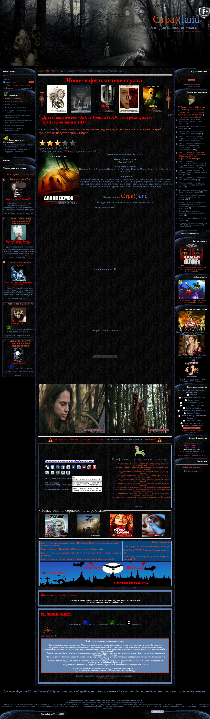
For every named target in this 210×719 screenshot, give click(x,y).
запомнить (10, 82)
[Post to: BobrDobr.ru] (89, 467)
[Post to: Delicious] (47, 467)
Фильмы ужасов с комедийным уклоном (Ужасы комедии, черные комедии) (192, 173)
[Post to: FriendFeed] (78, 467)
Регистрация (188, 31)
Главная (177, 31)
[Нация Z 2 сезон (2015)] (88, 536)
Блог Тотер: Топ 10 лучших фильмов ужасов (145, 546)
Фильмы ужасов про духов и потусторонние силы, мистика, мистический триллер (191, 139)
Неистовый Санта (193, 420)
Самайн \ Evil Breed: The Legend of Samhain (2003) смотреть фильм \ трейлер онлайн (143, 465)
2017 (48, 71)
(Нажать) (148, 439)
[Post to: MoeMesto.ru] (47, 472)
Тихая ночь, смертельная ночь (194, 410)
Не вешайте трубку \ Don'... (20, 263)
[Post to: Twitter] (52, 467)
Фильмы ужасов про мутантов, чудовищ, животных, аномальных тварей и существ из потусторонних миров (84, 588)
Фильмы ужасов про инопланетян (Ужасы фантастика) (192, 179)
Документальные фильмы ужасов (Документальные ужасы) (192, 191)
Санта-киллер (193, 400)
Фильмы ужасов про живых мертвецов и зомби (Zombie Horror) (190, 121)
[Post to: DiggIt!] (57, 467)
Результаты (184, 430)
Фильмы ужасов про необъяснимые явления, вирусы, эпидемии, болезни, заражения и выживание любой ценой (192, 165)
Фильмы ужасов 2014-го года (193, 110)
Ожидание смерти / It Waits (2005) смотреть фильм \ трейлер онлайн (143, 481)
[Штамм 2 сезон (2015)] (153, 536)
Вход (197, 31)
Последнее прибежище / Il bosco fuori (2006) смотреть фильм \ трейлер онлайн (143, 477)
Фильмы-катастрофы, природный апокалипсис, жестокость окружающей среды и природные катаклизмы (192, 205)
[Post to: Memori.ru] (94, 467)
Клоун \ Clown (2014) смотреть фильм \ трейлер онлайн (20, 221)
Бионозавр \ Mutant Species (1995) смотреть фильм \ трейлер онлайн (143, 484)
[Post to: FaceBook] (63, 467)
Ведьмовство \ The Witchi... (20, 180)
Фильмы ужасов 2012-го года (190, 115)
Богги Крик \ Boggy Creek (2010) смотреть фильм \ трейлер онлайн (143, 497)
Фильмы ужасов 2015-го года (193, 107)
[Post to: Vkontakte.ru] (68, 472)
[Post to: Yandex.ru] (52, 472)
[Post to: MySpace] (73, 467)
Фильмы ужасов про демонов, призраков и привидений (191, 132)
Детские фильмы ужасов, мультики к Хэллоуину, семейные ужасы (192, 213)
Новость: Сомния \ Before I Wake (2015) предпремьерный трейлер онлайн (75, 559)
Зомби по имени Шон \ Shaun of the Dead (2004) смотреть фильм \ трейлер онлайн (191, 269)
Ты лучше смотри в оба (193, 423)
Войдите (69, 151)
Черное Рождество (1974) (193, 403)
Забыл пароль (12, 85)
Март (54, 71)
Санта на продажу (193, 408)
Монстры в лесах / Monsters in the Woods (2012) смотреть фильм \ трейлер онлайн (143, 469)
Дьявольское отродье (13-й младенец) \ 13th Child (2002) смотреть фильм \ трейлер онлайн (143, 490)
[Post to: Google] (68, 467)
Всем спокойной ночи (194, 426)
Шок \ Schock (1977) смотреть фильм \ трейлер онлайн (20, 343)
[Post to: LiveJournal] (63, 472)
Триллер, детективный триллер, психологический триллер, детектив (191, 197)
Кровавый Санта (193, 413)
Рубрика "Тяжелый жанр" (191, 117)
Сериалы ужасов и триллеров (190, 223)
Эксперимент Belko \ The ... (20, 305)
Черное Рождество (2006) (193, 405)
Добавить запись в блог (161, 542)
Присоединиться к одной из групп (192, 455)
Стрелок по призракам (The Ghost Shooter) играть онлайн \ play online (191, 301)
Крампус (193, 395)
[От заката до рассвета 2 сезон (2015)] (121, 536)
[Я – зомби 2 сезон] (56, 536)
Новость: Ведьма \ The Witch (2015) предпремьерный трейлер (70, 549)
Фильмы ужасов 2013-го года (191, 112)
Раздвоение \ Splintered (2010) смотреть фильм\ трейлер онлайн (143, 487)
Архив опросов (197, 430)
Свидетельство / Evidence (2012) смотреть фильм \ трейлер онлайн (143, 473)
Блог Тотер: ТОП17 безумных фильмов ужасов (146, 550)
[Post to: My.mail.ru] (57, 472)
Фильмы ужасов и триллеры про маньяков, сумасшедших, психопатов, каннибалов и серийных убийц (191, 147)
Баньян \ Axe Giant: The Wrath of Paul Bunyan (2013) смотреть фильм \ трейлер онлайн (143, 494)
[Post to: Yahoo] (84, 467)
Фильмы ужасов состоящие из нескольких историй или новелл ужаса (191, 185)
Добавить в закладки (191, 86)
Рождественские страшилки (193, 397)
